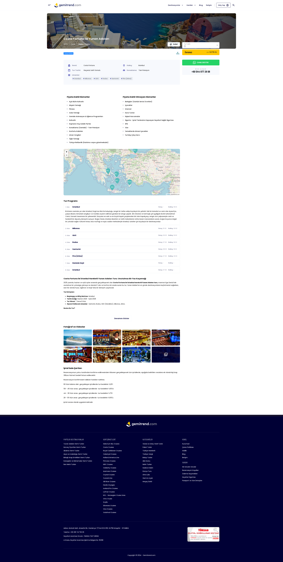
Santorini (117, 180)
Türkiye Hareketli (149, 451)
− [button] (66, 155)
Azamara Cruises (109, 471)
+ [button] (66, 151)
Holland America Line (111, 457)
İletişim (209, 5)
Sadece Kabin (148, 468)
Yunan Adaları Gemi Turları (74, 444)
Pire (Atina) (108, 170)
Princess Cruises (109, 461)
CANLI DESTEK (203, 62)
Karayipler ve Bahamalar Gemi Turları (78, 461)
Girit (112, 187)
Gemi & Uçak (148, 478)
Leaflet (168, 194)
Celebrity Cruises (109, 468)
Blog (201, 5)
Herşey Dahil (147, 481)
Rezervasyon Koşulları (190, 470)
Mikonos (117, 174)
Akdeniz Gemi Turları (71, 451)
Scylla (105, 502)
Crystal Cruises (109, 475)
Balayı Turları (147, 457)
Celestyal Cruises (109, 454)
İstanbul (135, 150)
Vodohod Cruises (109, 512)
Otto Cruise (107, 499)
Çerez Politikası (188, 447)
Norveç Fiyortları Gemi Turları (75, 447)
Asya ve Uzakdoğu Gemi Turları (75, 454)
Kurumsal (185, 444)
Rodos (130, 182)
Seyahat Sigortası (189, 477)
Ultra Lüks (146, 475)
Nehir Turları (147, 464)
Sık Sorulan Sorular (189, 467)
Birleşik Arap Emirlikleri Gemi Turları (77, 457)
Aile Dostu (146, 461)
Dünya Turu (147, 471)
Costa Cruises (108, 447)
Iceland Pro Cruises (110, 488)
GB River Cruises (109, 481)
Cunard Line (107, 478)
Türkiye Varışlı (148, 454)
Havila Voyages (109, 485)
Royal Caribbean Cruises (112, 451)
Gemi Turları (68, 16)
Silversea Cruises (109, 505)
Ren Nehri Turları (70, 464)
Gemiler (189, 5)
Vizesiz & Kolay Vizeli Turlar (153, 444)
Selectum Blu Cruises (111, 444)
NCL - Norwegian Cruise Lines (114, 495)
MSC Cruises (108, 464)
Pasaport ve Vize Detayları (192, 480)
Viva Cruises (107, 509)
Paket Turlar (147, 447)
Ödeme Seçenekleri (189, 474)
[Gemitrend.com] (67, 5)
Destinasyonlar (174, 5)
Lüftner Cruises (109, 492)
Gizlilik (184, 451)
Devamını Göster (121, 318)
